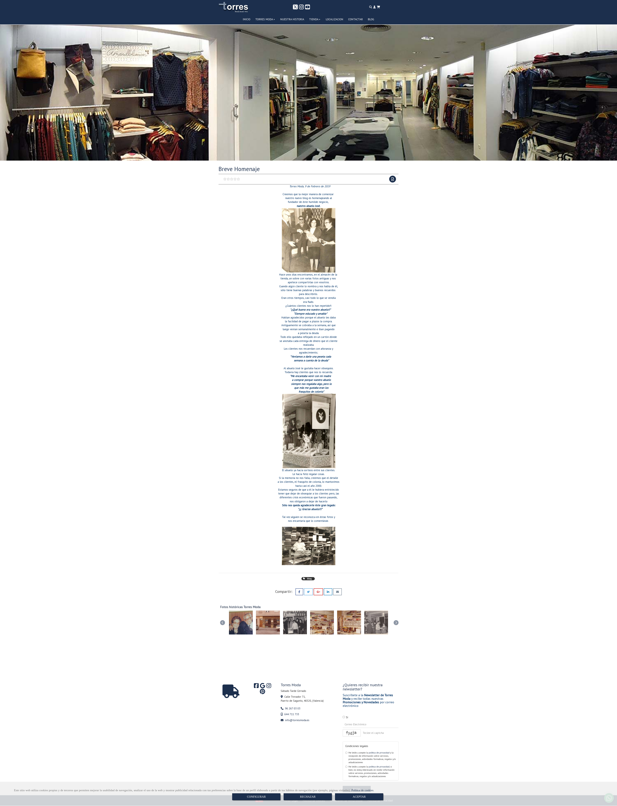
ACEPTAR (359, 796)
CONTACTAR (355, 19)
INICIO (246, 19)
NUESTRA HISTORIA (292, 19)
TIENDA (314, 19)
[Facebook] (256, 686)
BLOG (371, 19)
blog (309, 578)
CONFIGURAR (256, 796)
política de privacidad (379, 752)
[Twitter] (295, 8)
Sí (347, 717)
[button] (374, 7)
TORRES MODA (264, 19)
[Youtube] (307, 8)
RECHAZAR (308, 796)
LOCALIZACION (334, 19)
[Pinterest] (262, 692)
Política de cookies (362, 790)
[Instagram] (301, 8)
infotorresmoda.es (297, 720)
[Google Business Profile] (262, 686)
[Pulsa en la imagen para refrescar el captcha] (352, 733)
